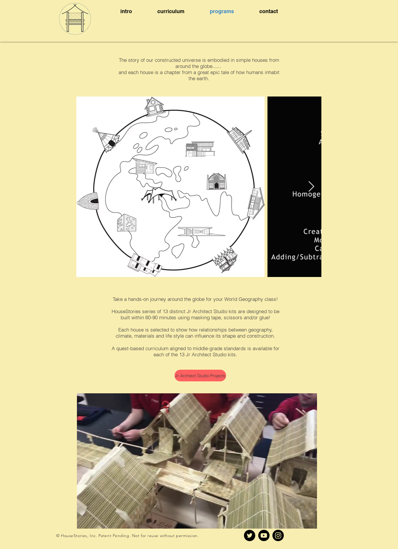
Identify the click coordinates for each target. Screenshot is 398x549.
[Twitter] (249, 535)
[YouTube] (264, 535)
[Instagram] (278, 535)
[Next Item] (311, 186)
